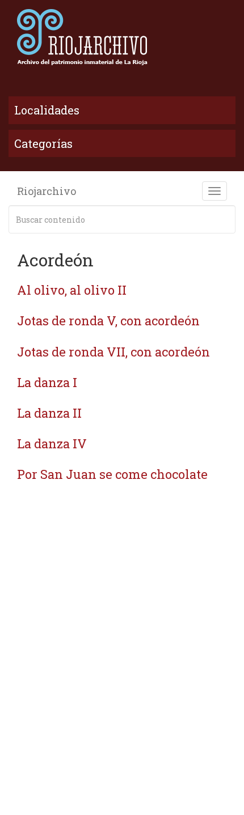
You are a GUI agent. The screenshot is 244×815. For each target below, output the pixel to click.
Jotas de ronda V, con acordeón (108, 320)
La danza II (49, 413)
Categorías (43, 143)
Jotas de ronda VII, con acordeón (113, 351)
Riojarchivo (46, 191)
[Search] (224, 219)
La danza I (47, 382)
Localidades (46, 110)
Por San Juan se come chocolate (112, 474)
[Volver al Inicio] (122, 37)
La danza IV (52, 443)
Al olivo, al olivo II (72, 290)
